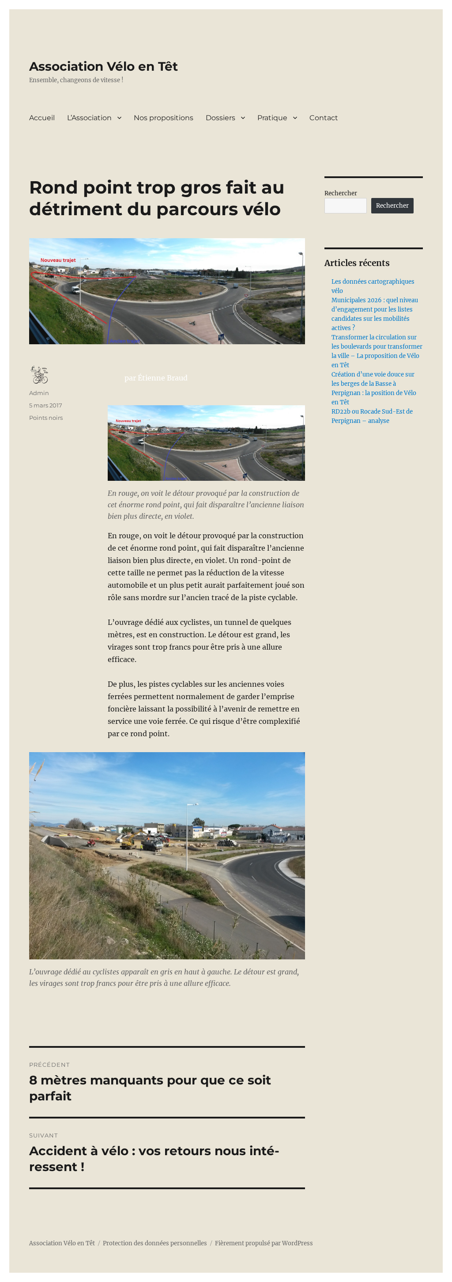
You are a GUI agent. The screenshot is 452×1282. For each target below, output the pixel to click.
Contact (323, 118)
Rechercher (340, 193)
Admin (39, 392)
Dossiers (220, 118)
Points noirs (46, 417)
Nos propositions (163, 118)
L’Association (89, 118)
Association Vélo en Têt (103, 66)
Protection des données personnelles (155, 1243)
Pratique (272, 118)
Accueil (42, 118)
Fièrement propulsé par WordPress (264, 1243)
